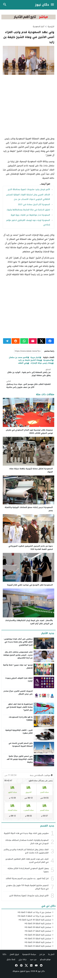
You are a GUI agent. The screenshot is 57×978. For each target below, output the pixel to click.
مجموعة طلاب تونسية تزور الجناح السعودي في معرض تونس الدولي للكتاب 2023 (29, 431)
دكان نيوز (42, 4)
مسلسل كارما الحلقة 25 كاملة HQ (38, 938)
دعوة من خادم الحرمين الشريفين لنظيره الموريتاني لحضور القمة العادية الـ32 (30, 547)
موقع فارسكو (45, 959)
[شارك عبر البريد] (32, 341)
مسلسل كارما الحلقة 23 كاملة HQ (38, 946)
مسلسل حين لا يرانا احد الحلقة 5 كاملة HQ (34, 912)
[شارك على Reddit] (15, 341)
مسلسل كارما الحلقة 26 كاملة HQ (38, 935)
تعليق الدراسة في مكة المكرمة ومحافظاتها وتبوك (28, 210)
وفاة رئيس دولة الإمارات (41, 363)
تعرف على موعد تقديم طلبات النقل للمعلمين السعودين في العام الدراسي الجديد (27, 860)
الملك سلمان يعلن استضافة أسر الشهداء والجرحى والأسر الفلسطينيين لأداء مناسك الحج (26, 851)
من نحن (42, 954)
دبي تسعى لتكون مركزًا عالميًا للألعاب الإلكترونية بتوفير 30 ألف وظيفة (20, 759)
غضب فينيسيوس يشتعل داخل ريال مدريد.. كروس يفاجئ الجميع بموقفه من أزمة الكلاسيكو (18, 654)
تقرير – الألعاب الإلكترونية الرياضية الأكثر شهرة (19, 732)
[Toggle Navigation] (53, 4)
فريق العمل (14, 954)
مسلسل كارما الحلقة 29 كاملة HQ (38, 923)
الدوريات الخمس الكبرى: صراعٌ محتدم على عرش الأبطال (18, 693)
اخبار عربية (35, 357)
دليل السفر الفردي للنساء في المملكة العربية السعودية (21, 745)
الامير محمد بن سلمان (18, 357)
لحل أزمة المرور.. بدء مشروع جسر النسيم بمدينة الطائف (27, 878)
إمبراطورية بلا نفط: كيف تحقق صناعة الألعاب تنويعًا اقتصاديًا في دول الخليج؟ (19, 707)
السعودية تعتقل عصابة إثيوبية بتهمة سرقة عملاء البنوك (31, 470)
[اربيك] (28, 18)
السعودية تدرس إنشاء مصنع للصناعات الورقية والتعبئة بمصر (29, 509)
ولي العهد (23, 363)
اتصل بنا (51, 954)
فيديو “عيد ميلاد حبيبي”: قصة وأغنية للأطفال (18, 666)
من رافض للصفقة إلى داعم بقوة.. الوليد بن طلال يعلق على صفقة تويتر (29, 372)
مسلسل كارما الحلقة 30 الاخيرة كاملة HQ (35, 919)
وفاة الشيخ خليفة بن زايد (29, 360)
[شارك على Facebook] (50, 341)
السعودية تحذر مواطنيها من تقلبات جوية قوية (30, 215)
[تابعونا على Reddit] (41, 965)
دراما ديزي (23, 959)
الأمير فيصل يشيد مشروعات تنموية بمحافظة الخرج (29, 189)
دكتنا (4, 954)
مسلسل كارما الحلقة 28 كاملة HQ (38, 927)
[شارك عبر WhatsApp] (24, 341)
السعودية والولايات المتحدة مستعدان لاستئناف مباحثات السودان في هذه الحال (27, 841)
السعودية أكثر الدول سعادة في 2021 (34, 204)
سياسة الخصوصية (29, 954)
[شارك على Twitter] (41, 341)
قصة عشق (11, 959)
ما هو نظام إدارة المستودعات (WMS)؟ (21, 719)
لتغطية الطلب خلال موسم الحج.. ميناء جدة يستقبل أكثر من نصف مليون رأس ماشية (28, 384)
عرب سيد (33, 959)
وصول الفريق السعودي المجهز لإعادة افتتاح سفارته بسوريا (28, 870)
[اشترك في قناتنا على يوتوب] (36, 965)
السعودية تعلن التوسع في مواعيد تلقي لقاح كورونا (30, 585)
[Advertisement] (28, 106)
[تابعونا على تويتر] (26, 965)
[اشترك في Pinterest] (21, 965)
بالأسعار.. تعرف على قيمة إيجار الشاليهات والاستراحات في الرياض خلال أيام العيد (29, 622)
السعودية (47, 360)
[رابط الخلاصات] (31, 965)
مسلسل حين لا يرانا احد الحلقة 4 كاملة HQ (34, 916)
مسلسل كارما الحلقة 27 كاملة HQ (38, 931)
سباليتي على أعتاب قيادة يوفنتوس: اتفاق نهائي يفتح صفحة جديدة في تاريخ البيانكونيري (18, 641)
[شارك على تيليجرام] (7, 341)
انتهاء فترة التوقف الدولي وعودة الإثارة (19, 680)
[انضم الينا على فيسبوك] (16, 965)
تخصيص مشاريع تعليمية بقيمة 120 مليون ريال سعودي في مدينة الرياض (27, 887)
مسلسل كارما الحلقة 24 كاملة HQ (38, 942)
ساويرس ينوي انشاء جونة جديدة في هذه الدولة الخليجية (26, 833)
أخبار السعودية (38, 26)
